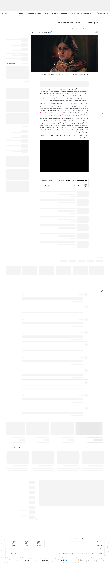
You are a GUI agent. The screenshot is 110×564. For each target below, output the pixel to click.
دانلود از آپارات (64, 175)
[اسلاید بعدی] (4, 75)
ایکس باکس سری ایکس (73, 115)
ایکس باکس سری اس (61, 115)
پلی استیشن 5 (44, 113)
